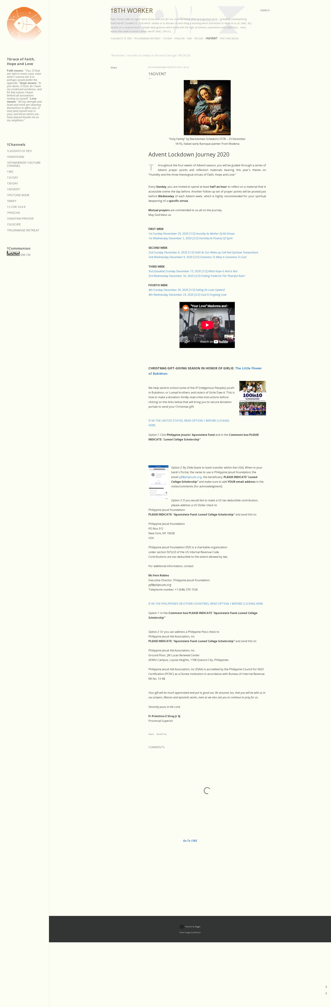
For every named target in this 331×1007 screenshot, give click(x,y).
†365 (189, 38)
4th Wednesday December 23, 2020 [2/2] (187, 295)
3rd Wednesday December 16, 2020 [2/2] (196, 276)
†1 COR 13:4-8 (16, 206)
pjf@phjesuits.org (190, 477)
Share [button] (114, 67)
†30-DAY (198, 38)
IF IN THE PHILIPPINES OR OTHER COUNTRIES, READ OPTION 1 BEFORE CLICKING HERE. (205, 604)
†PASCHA (179, 38)
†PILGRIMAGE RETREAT (147, 38)
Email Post (162, 734)
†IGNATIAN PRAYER (20, 218)
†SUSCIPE (14, 224)
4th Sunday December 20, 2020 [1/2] (186, 290)
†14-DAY (167, 38)
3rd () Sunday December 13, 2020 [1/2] (192, 271)
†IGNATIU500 (15, 156)
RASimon (197, 932)
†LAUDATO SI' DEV (121, 38)
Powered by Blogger (192, 926)
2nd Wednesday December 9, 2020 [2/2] (197, 257)
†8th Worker (132, 10)
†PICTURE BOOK (229, 38)
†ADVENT (211, 38)
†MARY (12, 201)
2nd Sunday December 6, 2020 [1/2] (203, 252)
